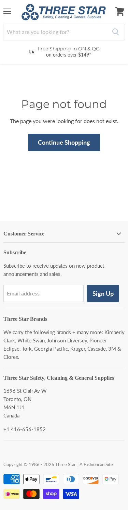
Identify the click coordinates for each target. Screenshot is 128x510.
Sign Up (103, 293)
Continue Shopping (64, 142)
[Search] (115, 32)
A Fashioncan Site (96, 464)
